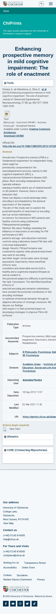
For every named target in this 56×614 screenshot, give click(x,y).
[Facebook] (6, 603)
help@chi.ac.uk (11, 539)
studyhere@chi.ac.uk (14, 555)
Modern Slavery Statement (17, 579)
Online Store (28, 567)
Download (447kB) (14, 135)
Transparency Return (35, 562)
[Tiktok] (34, 603)
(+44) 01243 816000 (14, 535)
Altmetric (12, 436)
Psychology (29, 371)
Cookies (7, 575)
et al (44, 89)
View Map (8, 523)
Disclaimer (22, 575)
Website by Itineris (43, 596)
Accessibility (10, 567)
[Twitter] (27, 603)
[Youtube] (13, 603)
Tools (10, 82)
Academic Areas (32, 364)
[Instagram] (20, 603)
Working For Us (11, 562)
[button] (4, 429)
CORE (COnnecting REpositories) (26, 450)
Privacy (41, 579)
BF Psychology (31, 355)
